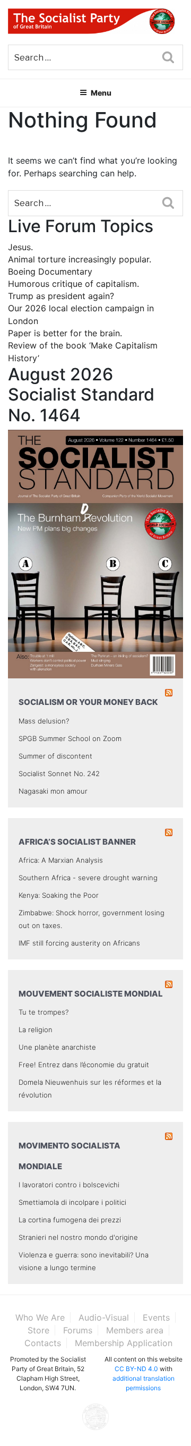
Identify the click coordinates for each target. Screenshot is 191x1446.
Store (38, 1330)
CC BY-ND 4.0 (136, 1369)
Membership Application (123, 1343)
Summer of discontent (55, 756)
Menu (101, 92)
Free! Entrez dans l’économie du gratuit (84, 1064)
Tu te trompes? (43, 1012)
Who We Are (40, 1317)
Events (156, 1317)
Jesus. (20, 247)
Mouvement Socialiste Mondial (91, 994)
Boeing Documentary (50, 271)
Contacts (42, 1343)
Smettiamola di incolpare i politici (72, 1202)
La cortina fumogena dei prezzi (70, 1219)
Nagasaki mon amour (53, 791)
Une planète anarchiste (57, 1047)
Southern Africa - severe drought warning (88, 877)
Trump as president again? (61, 296)
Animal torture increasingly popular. (79, 259)
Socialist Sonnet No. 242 (59, 773)
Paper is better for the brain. (65, 333)
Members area (134, 1330)
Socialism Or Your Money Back (88, 702)
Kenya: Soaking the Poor (59, 895)
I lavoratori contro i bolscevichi (69, 1184)
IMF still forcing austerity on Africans (79, 943)
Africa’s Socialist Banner (77, 842)
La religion (36, 1029)
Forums (77, 1330)
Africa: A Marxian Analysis (61, 860)
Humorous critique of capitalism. (73, 283)
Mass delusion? (44, 721)
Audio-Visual (104, 1317)
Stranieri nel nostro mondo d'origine (78, 1237)
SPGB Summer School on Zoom (70, 738)
